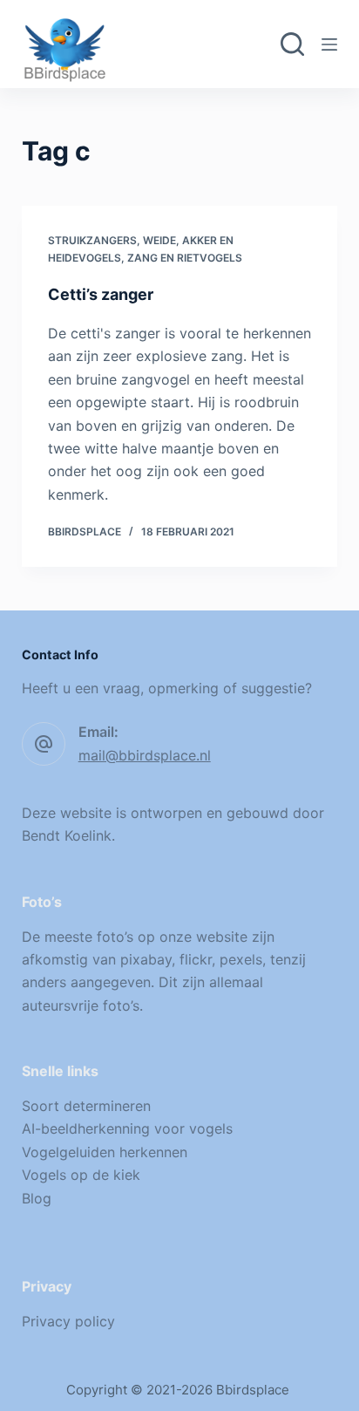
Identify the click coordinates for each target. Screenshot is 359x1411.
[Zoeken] (292, 44)
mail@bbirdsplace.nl (144, 755)
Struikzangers (92, 240)
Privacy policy (68, 1321)
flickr (196, 959)
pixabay (146, 959)
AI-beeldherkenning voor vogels (127, 1128)
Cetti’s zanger (100, 294)
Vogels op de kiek (81, 1174)
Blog (36, 1198)
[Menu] (329, 44)
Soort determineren (86, 1105)
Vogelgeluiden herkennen (104, 1152)
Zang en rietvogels (184, 257)
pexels (241, 959)
